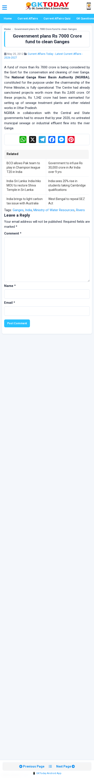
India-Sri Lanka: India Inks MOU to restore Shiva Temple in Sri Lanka (24, 185)
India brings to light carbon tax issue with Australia (25, 201)
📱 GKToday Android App (47, 773)
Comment (12, 233)
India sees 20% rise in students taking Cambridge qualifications (67, 185)
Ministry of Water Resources (54, 210)
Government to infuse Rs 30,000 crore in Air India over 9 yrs (65, 167)
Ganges (18, 210)
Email (9, 303)
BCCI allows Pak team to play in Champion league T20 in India (23, 167)
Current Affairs (27, 18)
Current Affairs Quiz (57, 18)
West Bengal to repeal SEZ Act (66, 201)
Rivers (80, 210)
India (28, 210)
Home (8, 18)
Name (10, 286)
